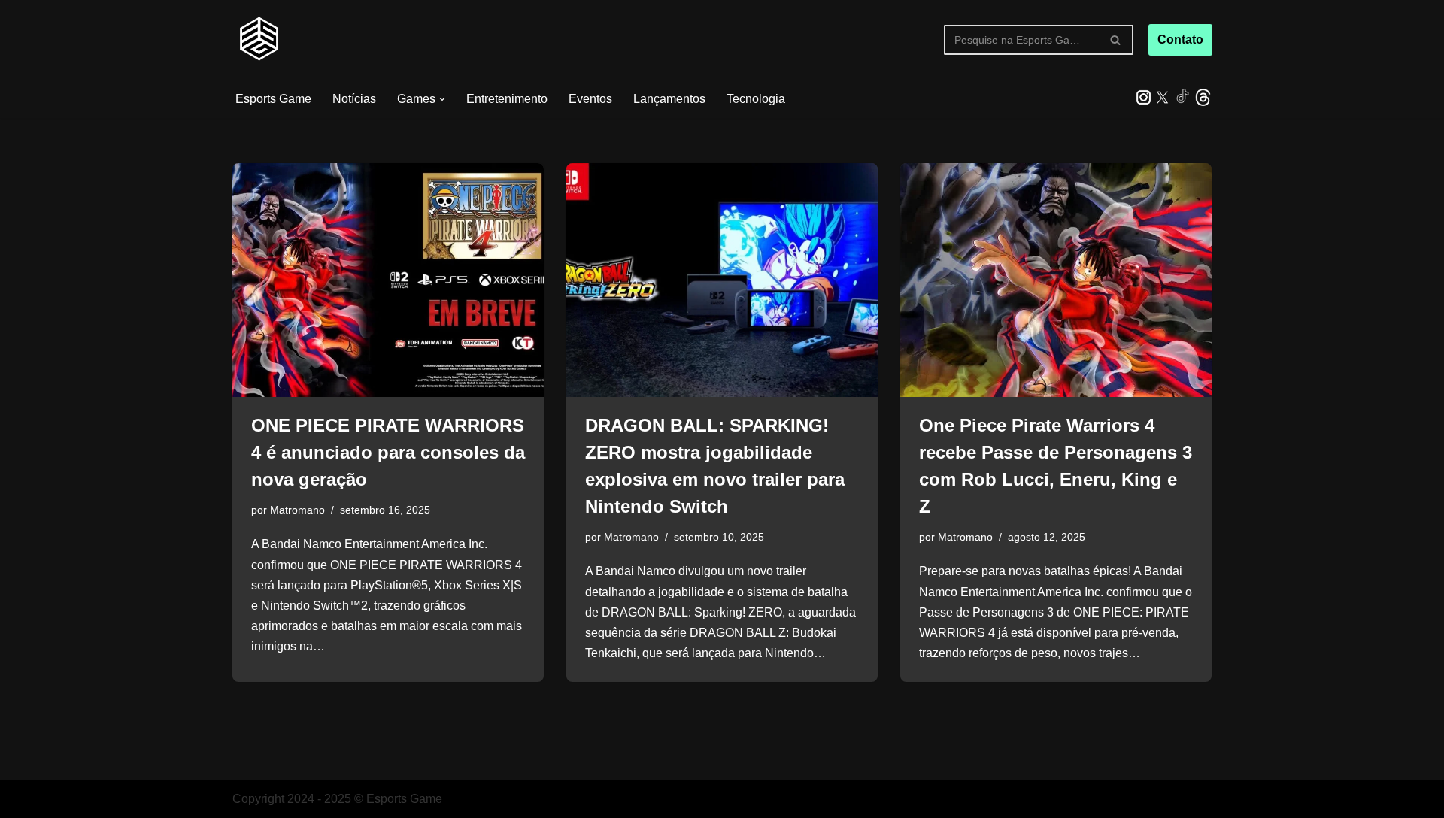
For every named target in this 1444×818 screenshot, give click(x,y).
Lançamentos (669, 98)
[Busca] (1116, 40)
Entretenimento (507, 98)
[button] (442, 99)
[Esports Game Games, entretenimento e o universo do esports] (258, 40)
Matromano (297, 510)
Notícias (354, 98)
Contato (1180, 39)
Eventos (590, 98)
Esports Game (273, 98)
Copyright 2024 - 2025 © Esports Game (337, 798)
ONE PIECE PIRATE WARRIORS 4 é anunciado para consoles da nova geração (388, 452)
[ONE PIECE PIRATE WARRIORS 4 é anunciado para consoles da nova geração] (388, 280)
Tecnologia (756, 98)
